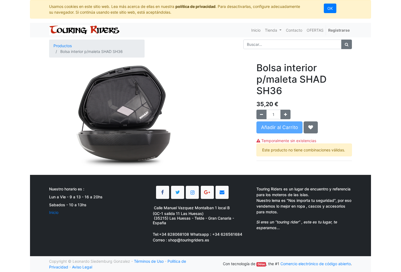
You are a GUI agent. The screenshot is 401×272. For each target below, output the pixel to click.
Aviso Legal (82, 267)
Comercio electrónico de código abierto (315, 263)
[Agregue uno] (285, 114)
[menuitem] (256, 30)
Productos (62, 45)
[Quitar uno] (261, 114)
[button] (311, 127)
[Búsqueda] (346, 44)
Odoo (261, 264)
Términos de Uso (149, 261)
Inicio (53, 212)
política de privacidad (195, 6)
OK (330, 8)
